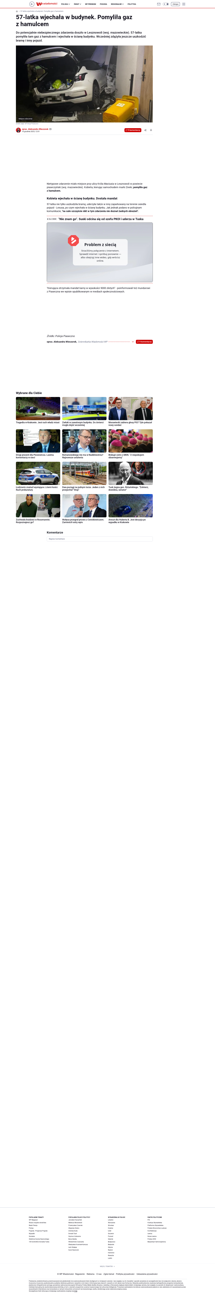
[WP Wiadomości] (48, 4)
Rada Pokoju (33, 1225)
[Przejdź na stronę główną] (31, 6)
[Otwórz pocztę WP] (159, 4)
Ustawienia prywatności (147, 1274)
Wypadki (32, 1233)
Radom (110, 1250)
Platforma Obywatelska (155, 1225)
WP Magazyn (33, 1220)
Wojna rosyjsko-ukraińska (37, 1223)
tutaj (75, 1291)
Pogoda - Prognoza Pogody (38, 1231)
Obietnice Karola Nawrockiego (39, 1239)
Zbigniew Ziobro (73, 1228)
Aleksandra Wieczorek (38, 129)
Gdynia (110, 1247)
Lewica (150, 1233)
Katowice (111, 1253)
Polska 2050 (152, 1239)
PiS (149, 1220)
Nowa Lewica (152, 1236)
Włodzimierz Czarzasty (76, 1242)
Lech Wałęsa (72, 1247)
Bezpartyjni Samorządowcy (157, 1242)
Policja (31, 1228)
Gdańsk (110, 1239)
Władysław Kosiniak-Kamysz (78, 1244)
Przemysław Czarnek (75, 1225)
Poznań (110, 1236)
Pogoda (103, 4)
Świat (76, 4)
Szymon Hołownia (74, 1236)
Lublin (110, 1258)
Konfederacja (152, 1231)
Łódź (109, 1231)
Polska (64, 4)
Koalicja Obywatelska (155, 1223)
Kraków (110, 1228)
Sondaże (32, 1236)
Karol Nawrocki (73, 1250)
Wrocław (111, 1225)
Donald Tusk (72, 1233)
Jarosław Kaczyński (75, 1220)
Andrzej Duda (73, 1231)
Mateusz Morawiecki (75, 1223)
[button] (166, 4)
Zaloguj (175, 4)
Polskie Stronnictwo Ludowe (157, 1228)
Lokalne (110, 1220)
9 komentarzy (134, 130)
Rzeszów (111, 1255)
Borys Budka (72, 1239)
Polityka (132, 4)
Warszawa (111, 1223)
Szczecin (111, 1233)
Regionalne (116, 4)
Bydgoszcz (111, 1242)
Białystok (111, 1244)
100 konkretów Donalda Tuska (39, 1242)
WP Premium (90, 4)
